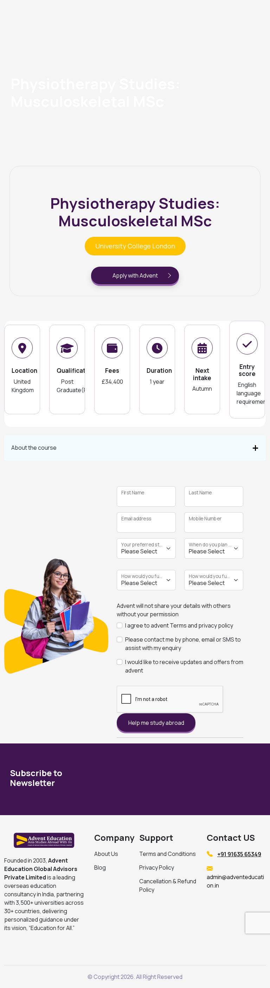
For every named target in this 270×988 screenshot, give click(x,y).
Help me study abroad (156, 723)
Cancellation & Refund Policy (167, 885)
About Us (106, 854)
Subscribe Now (218, 779)
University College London (135, 246)
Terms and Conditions (167, 854)
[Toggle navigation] (221, 15)
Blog (100, 867)
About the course (34, 447)
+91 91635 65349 (239, 854)
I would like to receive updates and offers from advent (184, 666)
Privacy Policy (156, 867)
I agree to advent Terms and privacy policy (179, 625)
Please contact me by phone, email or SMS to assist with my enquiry (183, 644)
